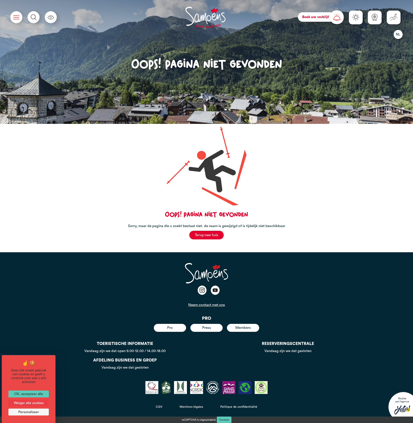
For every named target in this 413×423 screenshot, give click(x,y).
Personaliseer (28, 412)
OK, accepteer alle (28, 394)
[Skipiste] (394, 17)
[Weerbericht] (356, 17)
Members (243, 327)
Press (206, 327)
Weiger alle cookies (29, 403)
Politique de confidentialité (238, 406)
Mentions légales (191, 406)
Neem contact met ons (206, 305)
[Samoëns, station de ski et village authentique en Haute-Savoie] (205, 17)
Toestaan (224, 419)
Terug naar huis (206, 235)
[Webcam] (375, 17)
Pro (170, 327)
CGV (159, 406)
